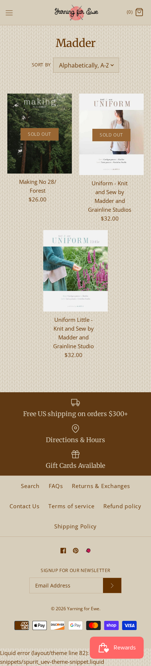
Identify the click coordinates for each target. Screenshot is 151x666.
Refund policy (122, 506)
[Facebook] (63, 550)
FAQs (56, 486)
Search (30, 486)
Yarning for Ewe (83, 608)
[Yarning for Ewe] (75, 12)
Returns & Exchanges (101, 486)
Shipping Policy (75, 526)
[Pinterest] (75, 550)
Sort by (41, 65)
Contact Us (25, 506)
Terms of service (71, 506)
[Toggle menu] (9, 12)
